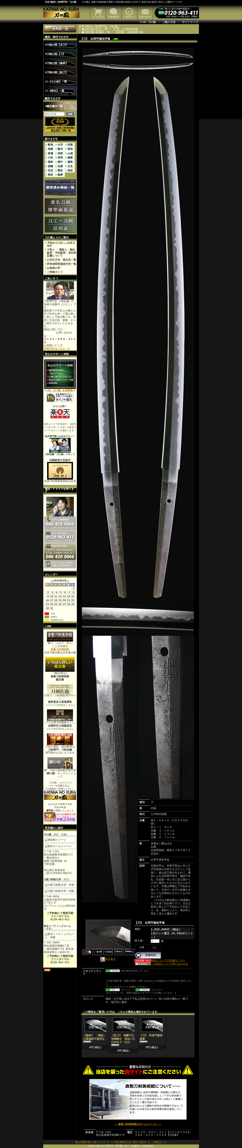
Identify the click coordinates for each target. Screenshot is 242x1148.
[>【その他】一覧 (56, 81)
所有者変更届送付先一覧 (61, 263)
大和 (50, 157)
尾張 (70, 148)
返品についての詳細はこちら (168, 960)
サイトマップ (190, 22)
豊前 (60, 170)
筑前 (70, 170)
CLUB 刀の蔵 (148, 22)
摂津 (60, 157)
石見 (70, 166)
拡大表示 (110, 959)
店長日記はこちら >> (57, 348)
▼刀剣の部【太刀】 (56, 44)
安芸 (50, 170)
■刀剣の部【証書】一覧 (96, 32)
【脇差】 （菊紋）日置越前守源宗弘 (94, 1037)
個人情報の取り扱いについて (92, 1142)
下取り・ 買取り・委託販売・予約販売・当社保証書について (61, 252)
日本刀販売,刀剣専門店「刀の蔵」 (61, 2)
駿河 (60, 148)
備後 (70, 161)
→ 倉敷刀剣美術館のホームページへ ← (138, 1124)
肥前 (50, 174)
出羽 (60, 144)
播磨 (70, 157)
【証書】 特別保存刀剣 (129, 32)
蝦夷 (50, 144)
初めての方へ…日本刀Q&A (61, 244)
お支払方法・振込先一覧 (61, 259)
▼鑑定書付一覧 (54, 106)
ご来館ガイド (55, 272)
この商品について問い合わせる (169, 964)
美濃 (50, 153)
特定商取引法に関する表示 (130, 1142)
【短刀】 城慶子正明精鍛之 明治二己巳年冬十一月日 (123, 1039)
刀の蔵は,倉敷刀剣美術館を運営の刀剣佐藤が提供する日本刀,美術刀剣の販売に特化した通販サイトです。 (133, 2)
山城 (70, 153)
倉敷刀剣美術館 (60, 649)
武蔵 (70, 144)
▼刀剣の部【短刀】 (56, 72)
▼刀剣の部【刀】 (55, 53)
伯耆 (60, 166)
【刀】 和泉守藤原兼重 (151, 1037)
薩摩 (60, 174)
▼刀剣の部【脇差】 (56, 63)
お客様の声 (53, 268)
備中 (60, 161)
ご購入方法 (169, 22)
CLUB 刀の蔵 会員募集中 (60, 390)
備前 (50, 161)
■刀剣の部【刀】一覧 (95, 29)
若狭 (60, 153)
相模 (50, 148)
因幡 (50, 166)
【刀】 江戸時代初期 (125, 29)
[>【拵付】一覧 (54, 90)
